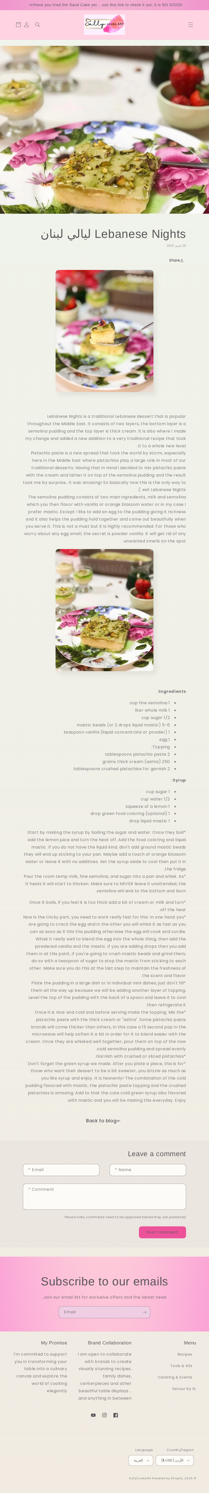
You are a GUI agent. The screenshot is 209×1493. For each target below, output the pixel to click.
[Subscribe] (144, 1312)
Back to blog (101, 1120)
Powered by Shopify (167, 1478)
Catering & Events (175, 1377)
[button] (190, 24)
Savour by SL (184, 1388)
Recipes (185, 1354)
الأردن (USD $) (172, 1460)
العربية (138, 1460)
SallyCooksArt (140, 1478)
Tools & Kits (181, 1365)
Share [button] (174, 260)
